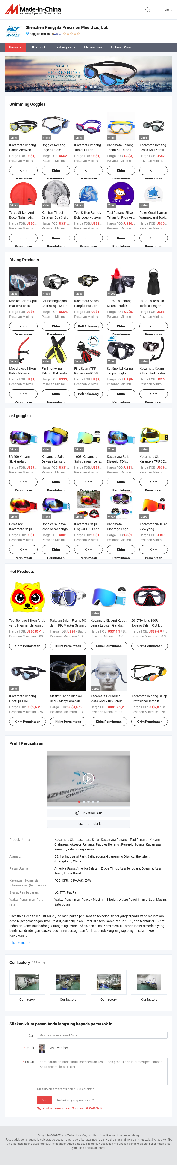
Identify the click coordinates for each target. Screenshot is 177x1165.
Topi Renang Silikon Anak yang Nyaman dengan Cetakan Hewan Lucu (27, 625)
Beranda (15, 47)
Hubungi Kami (121, 47)
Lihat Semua (18, 942)
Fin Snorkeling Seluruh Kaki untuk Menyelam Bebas (55, 373)
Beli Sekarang (88, 326)
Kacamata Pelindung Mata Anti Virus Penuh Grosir (107, 701)
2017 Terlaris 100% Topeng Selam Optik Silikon (145, 625)
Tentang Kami (65, 47)
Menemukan (93, 47)
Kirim (44, 1100)
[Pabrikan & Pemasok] (34, 9)
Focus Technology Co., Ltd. (75, 1135)
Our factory (27, 999)
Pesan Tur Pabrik (89, 823)
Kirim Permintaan (23, 172)
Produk (40, 47)
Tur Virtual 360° (91, 813)
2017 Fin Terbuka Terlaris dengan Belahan (151, 306)
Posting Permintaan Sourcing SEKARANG (69, 1108)
